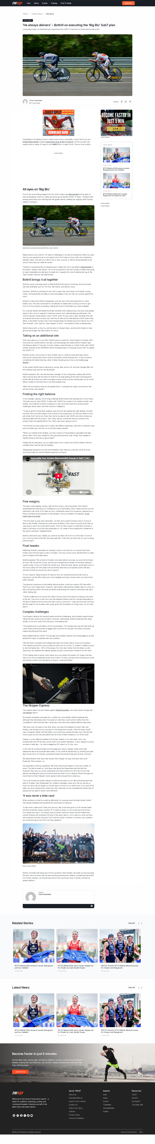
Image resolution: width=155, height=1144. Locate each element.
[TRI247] (17, 3)
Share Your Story (76, 1108)
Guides (105, 1111)
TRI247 (25, 14)
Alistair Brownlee (62, 710)
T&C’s (141, 1132)
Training (54, 3)
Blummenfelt (73, 194)
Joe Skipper (27, 713)
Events (44, 3)
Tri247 (134, 1095)
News (36, 3)
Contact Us (73, 1105)
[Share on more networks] (130, 102)
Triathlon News (37, 14)
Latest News (21, 987)
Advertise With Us (76, 1098)
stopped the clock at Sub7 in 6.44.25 (59, 142)
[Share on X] (126, 102)
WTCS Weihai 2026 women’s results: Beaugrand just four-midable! (116, 169)
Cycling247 (136, 1101)
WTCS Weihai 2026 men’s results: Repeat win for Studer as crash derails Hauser (115, 195)
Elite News (50, 14)
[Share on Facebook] (122, 102)
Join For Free (138, 3)
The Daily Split (137, 1105)
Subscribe (128, 3)
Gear (29, 3)
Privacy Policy (74, 1115)
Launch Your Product (77, 1101)
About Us (72, 1095)
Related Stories (22, 923)
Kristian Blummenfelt (87, 29)
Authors (72, 1111)
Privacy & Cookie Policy (129, 1132)
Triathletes (107, 1105)
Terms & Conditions (76, 1118)
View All (131, 923)
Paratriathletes (108, 1108)
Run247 (135, 1098)
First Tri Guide (66, 3)
